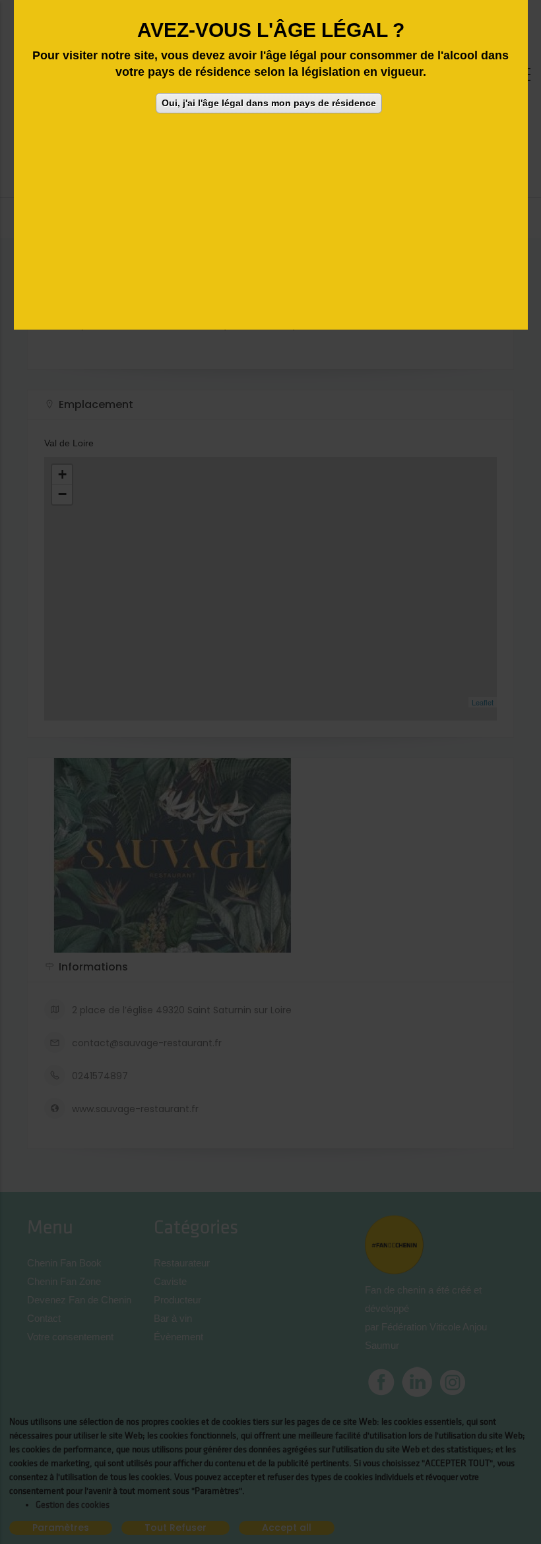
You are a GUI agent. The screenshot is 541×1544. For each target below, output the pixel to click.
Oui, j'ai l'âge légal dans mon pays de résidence (269, 103)
